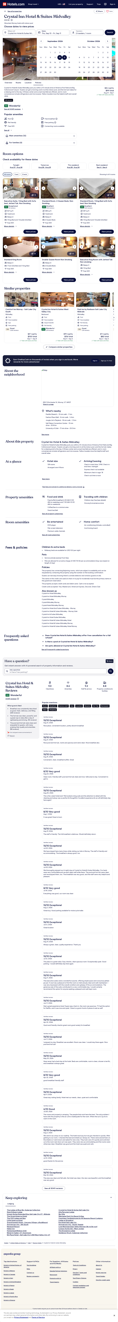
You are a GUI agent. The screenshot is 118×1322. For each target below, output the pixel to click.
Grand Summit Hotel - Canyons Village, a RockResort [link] (27, 1222)
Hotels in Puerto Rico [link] (11, 1296)
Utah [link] (29, 1243)
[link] (109, 11)
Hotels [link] (6, 1243)
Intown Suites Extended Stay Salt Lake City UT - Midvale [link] (28, 1214)
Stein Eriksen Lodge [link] (14, 1212)
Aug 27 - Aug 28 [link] (16, 167)
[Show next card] (114, 317)
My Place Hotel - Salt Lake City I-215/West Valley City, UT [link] (28, 1235)
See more (45, 434)
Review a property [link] (33, 1276)
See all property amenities (52, 514)
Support (90, 4)
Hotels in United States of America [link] (13, 1266)
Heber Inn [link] (11, 1229)
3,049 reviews (11, 699)
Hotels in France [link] (9, 1285)
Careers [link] (98, 1269)
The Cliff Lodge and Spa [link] (16, 1218)
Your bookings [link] (31, 1265)
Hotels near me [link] (101, 1272)
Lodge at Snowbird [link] (66, 1220)
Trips (99, 4)
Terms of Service (38, 1317)
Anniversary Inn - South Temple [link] (71, 1224)
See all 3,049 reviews (12, 109)
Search (110, 32)
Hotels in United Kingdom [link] (12, 1282)
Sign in (112, 4)
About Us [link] (99, 1265)
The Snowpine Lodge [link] (67, 1231)
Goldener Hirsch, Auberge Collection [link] (73, 1233)
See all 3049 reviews (53, 1188)
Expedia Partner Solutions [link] (58, 1271)
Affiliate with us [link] (55, 1267)
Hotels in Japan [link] (9, 1293)
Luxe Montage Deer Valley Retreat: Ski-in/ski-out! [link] (78, 1227)
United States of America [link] (18, 1243)
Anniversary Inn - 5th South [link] (17, 1224)
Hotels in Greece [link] (9, 1300)
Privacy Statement (21, 1317)
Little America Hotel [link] (15, 1220)
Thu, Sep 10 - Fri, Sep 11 (51, 33)
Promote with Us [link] (55, 1278)
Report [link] (12, 736)
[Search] (110, 671)
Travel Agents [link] (54, 1282)
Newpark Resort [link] (13, 1227)
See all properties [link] (15, 11)
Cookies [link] (75, 1282)
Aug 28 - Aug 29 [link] (44, 167)
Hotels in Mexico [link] (9, 1271)
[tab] (11, 1203)
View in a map (48, 404)
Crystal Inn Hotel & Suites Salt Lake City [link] (74, 1210)
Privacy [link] (75, 1269)
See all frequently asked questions (55, 649)
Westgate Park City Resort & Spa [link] (71, 1216)
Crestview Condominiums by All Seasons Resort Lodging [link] (81, 1218)
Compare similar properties (60, 347)
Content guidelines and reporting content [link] (81, 1286)
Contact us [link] (30, 1272)
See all (6, 130)
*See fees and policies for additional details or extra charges (62, 487)
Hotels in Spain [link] (9, 1289)
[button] (50, 52)
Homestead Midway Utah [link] (17, 1231)
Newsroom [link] (53, 1275)
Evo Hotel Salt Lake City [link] (68, 1222)
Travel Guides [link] (100, 1276)
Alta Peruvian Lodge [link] (66, 1212)
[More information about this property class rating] (11, 20)
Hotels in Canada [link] (9, 1274)
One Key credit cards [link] (103, 1280)
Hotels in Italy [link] (8, 1278)
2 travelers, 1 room (83, 33)
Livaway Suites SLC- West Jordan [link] (71, 1229)
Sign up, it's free (106, 361)
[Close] (114, 1315)
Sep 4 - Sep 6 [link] (102, 167)
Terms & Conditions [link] (79, 1265)
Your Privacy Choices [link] (79, 1278)
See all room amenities (51, 535)
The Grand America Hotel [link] (17, 1216)
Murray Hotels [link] (37, 1243)
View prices (31, 232)
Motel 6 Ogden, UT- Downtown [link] (19, 1233)
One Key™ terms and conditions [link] (80, 1273)
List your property (76, 4)
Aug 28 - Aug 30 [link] (73, 167)
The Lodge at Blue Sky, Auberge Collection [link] (23, 1210)
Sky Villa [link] (62, 1214)
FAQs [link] (28, 1269)
